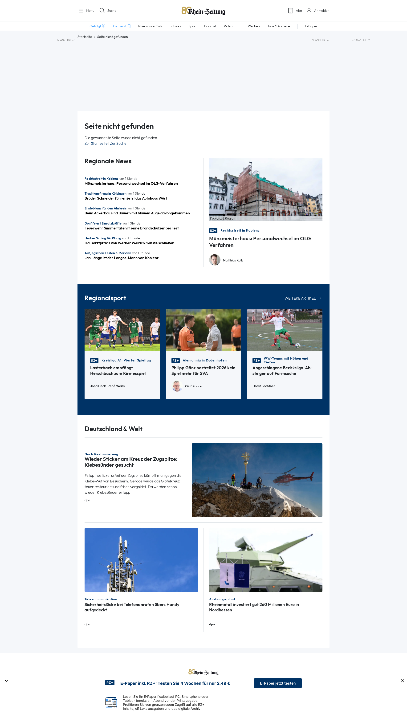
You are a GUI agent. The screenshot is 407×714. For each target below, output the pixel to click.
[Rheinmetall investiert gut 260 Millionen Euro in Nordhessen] (265, 559)
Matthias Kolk (233, 260)
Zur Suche (118, 143)
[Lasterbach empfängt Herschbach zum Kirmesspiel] (122, 329)
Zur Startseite (96, 143)
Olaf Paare (193, 386)
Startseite (84, 37)
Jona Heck (98, 386)
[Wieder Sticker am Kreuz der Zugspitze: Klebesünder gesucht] (257, 479)
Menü (89, 10)
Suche (111, 10)
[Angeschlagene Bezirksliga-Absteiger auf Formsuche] (284, 329)
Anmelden (322, 10)
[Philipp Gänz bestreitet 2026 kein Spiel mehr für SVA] (203, 329)
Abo (299, 10)
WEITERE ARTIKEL (300, 298)
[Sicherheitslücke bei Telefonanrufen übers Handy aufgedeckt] (141, 559)
